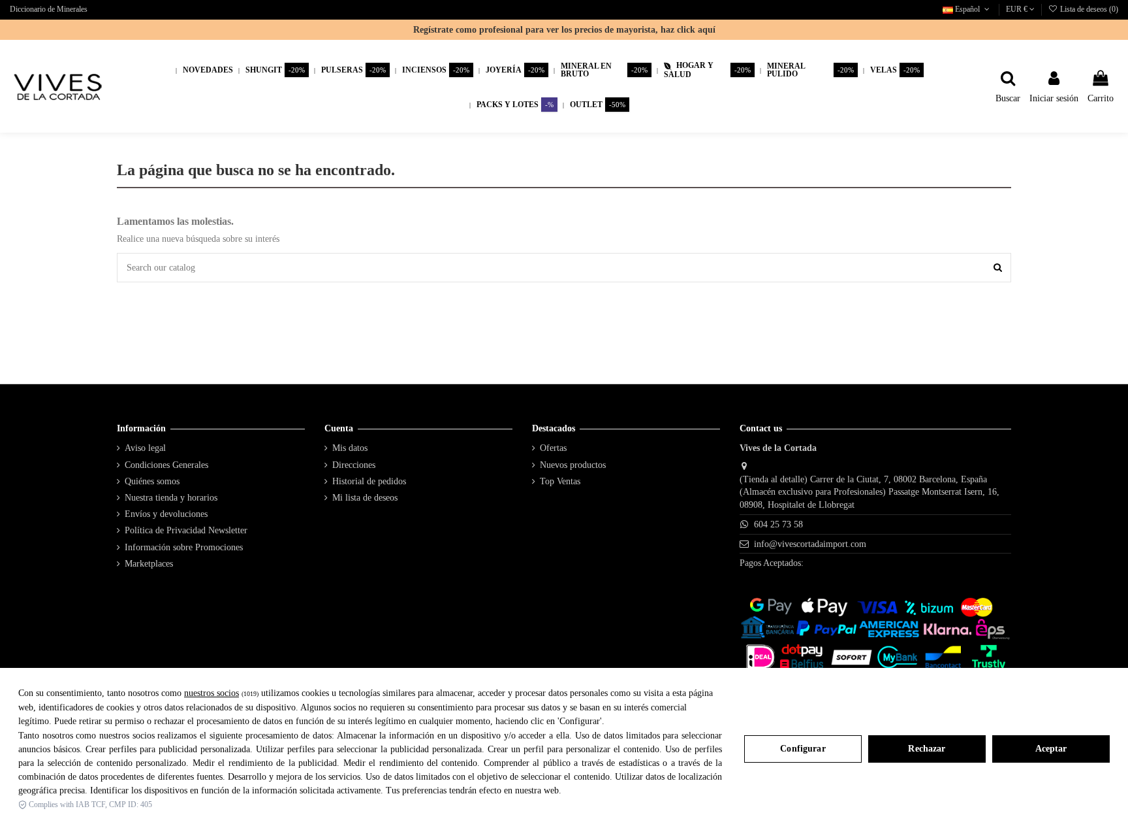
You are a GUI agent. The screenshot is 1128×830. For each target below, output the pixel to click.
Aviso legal (145, 448)
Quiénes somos (152, 481)
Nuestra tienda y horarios (171, 498)
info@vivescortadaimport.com (810, 544)
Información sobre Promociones (184, 547)
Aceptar (1051, 749)
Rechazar (926, 749)
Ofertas (553, 448)
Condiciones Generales (166, 465)
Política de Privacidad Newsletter (186, 530)
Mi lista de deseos (365, 498)
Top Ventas (560, 481)
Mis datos (350, 448)
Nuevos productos (573, 465)
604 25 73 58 (778, 524)
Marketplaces (149, 564)
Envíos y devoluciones (166, 514)
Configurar (802, 749)
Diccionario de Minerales (48, 9)
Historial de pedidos (369, 481)
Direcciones (353, 465)
